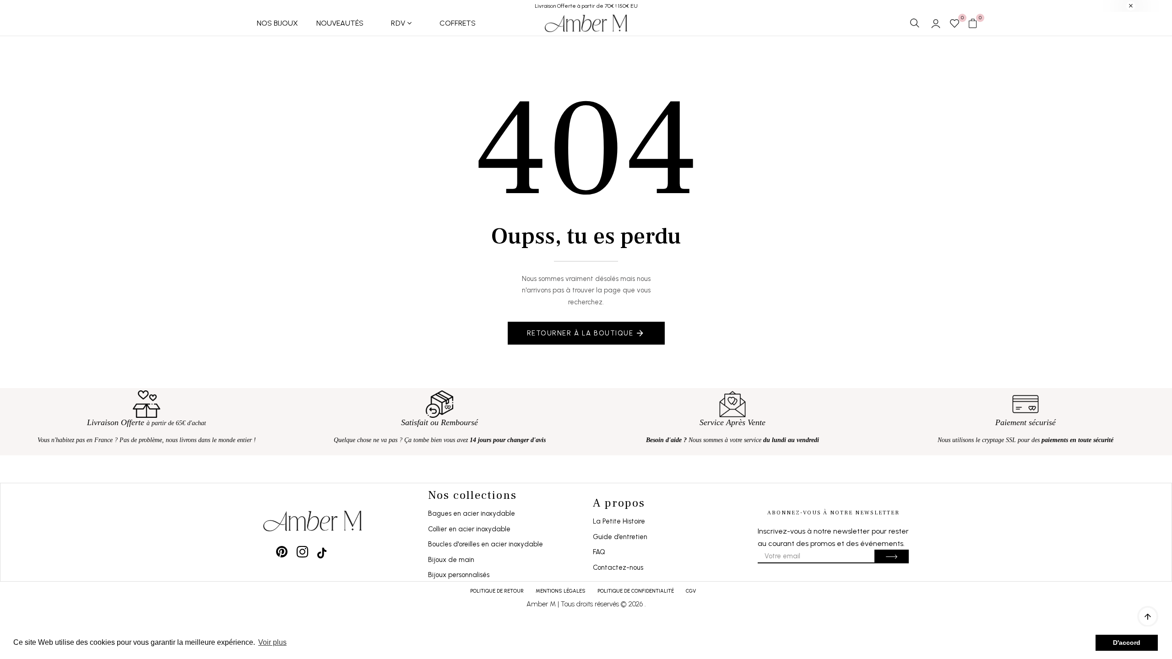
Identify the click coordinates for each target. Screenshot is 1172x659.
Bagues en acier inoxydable (471, 513)
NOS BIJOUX (277, 23)
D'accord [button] (1126, 642)
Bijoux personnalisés (458, 575)
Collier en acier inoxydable (469, 529)
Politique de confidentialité (635, 591)
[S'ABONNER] (891, 556)
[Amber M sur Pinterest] (282, 551)
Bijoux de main (451, 560)
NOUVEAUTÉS (340, 23)
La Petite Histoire (619, 521)
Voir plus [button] (272, 642)
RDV (398, 23)
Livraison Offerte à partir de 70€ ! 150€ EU (586, 6)
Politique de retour (497, 591)
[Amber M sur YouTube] (321, 551)
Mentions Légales (561, 591)
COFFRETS (458, 23)
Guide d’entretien (620, 537)
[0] (954, 24)
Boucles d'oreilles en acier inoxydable (485, 544)
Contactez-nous (618, 567)
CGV (691, 591)
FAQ (599, 552)
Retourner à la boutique (580, 333)
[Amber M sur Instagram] (302, 551)
